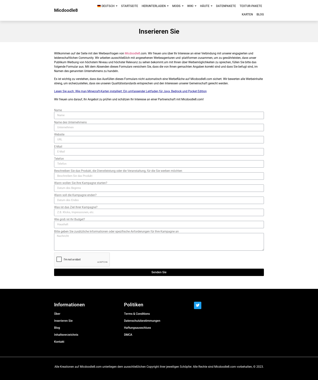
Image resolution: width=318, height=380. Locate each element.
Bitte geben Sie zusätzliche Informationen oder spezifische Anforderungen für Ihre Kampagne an (116, 231)
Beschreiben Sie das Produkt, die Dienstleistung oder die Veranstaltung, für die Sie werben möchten (118, 170)
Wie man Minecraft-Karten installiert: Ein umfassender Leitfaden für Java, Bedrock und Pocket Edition (141, 91)
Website (59, 134)
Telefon (59, 158)
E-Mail (58, 146)
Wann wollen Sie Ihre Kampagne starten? (80, 183)
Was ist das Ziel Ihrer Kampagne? (76, 207)
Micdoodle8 (66, 10)
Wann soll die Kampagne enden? (75, 195)
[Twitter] (197, 305)
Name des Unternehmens (70, 122)
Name (58, 110)
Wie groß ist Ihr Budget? (69, 219)
